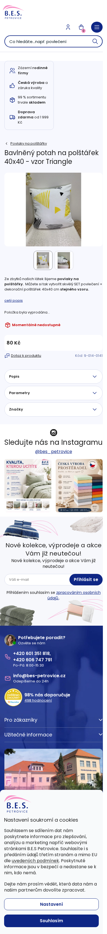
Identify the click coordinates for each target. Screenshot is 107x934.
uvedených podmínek (35, 861)
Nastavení (51, 904)
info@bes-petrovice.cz (39, 676)
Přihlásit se (86, 579)
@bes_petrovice (53, 451)
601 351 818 (38, 653)
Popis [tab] (14, 376)
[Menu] (97, 27)
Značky (16, 409)
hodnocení (38, 700)
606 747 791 (39, 660)
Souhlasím (51, 921)
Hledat (95, 41)
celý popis (13, 300)
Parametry (19, 392)
